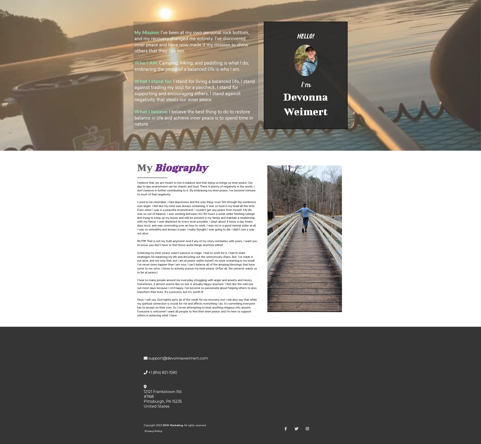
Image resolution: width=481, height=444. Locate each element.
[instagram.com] (308, 429)
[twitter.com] (297, 429)
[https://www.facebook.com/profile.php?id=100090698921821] (286, 429)
